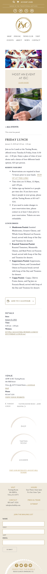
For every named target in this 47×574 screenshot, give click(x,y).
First (5, 527)
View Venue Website (15, 397)
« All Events (11, 127)
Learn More (23, 83)
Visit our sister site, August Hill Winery (23, 471)
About (19, 40)
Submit (10, 549)
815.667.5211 (13, 502)
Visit (38, 36)
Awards (23, 460)
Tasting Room (24, 442)
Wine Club (28, 36)
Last (4, 535)
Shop (9, 36)
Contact (36, 40)
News (27, 40)
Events (10, 40)
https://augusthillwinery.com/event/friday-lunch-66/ (21, 333)
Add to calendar (21, 301)
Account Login (27, 2)
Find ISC (17, 36)
